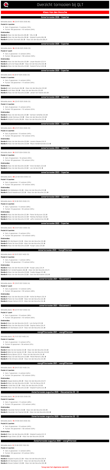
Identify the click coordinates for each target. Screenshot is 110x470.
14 (13, 101)
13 (13, 228)
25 (14, 128)
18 (13, 48)
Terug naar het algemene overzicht (55, 467)
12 (13, 368)
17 (13, 283)
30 (14, 177)
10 (13, 22)
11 (13, 336)
